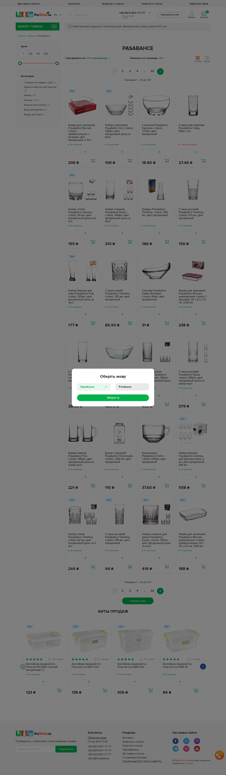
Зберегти (113, 397)
